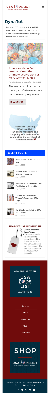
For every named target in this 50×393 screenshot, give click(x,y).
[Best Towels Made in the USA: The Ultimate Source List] (10, 185)
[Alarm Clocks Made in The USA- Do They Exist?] (10, 173)
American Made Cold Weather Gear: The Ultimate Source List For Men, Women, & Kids (24, 73)
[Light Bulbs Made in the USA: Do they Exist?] (10, 211)
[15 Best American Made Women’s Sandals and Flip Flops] (10, 197)
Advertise (25, 319)
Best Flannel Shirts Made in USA (27, 161)
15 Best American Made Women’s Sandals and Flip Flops (26, 197)
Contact (25, 306)
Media (26, 326)
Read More (17, 102)
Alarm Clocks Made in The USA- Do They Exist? (27, 172)
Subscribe (25, 332)
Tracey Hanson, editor (24, 82)
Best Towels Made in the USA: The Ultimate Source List (28, 184)
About (26, 312)
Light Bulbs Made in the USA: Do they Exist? (28, 211)
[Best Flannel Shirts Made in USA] (10, 161)
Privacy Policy (29, 385)
